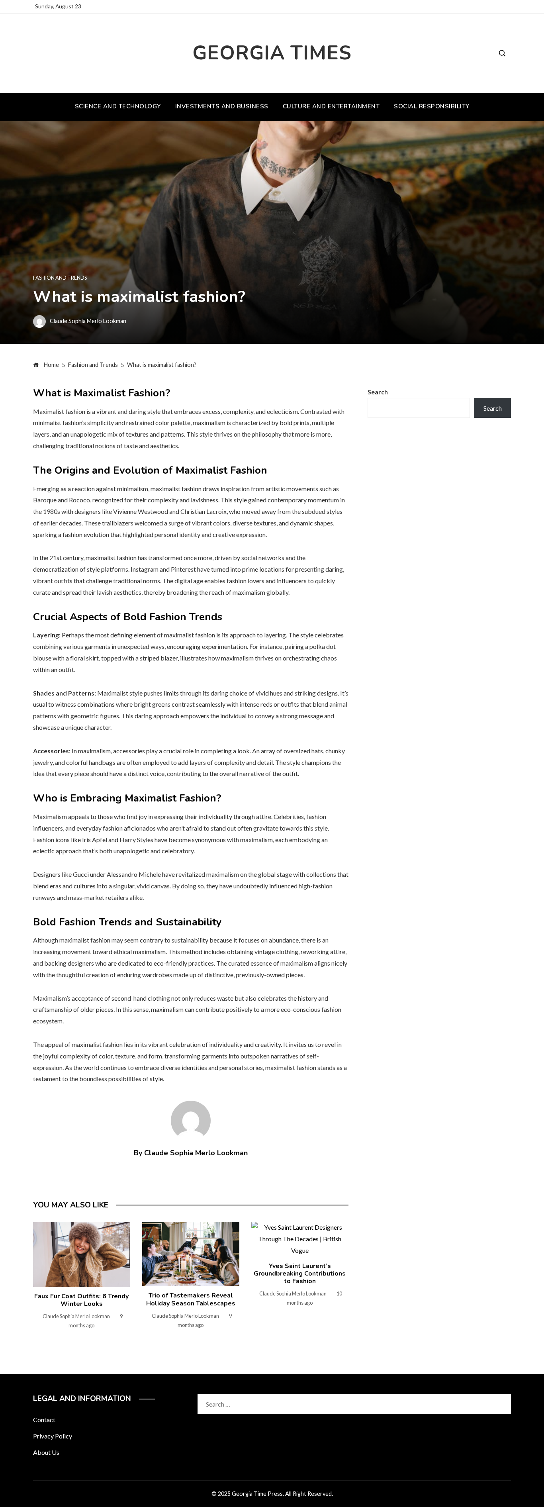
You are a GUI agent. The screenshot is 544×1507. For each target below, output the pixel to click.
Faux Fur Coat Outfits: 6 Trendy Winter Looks (81, 1300)
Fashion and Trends (60, 277)
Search (378, 392)
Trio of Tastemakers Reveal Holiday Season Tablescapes (190, 1299)
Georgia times (272, 52)
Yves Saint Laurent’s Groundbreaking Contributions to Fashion (300, 1274)
